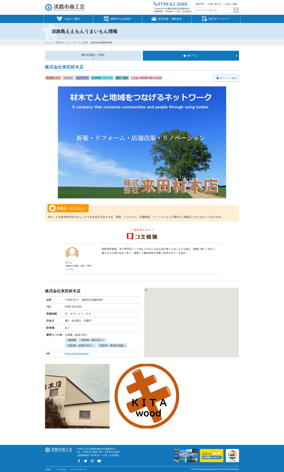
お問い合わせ (214, 4)
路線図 (72, 340)
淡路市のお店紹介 (120, 18)
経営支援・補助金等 (170, 18)
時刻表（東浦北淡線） (113, 345)
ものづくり (82, 78)
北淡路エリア (53, 78)
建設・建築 (122, 78)
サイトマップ (79, 469)
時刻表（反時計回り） (81, 345)
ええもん (68, 78)
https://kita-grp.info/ (77, 353)
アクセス (61, 469)
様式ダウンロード (219, 18)
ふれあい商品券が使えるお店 (146, 78)
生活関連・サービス (102, 78)
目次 (48, 469)
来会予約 (200, 4)
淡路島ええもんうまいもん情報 (72, 42)
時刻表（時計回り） (93, 340)
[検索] (236, 10)
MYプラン (193, 55)
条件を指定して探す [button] (93, 54)
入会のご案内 (231, 4)
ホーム (48, 42)
